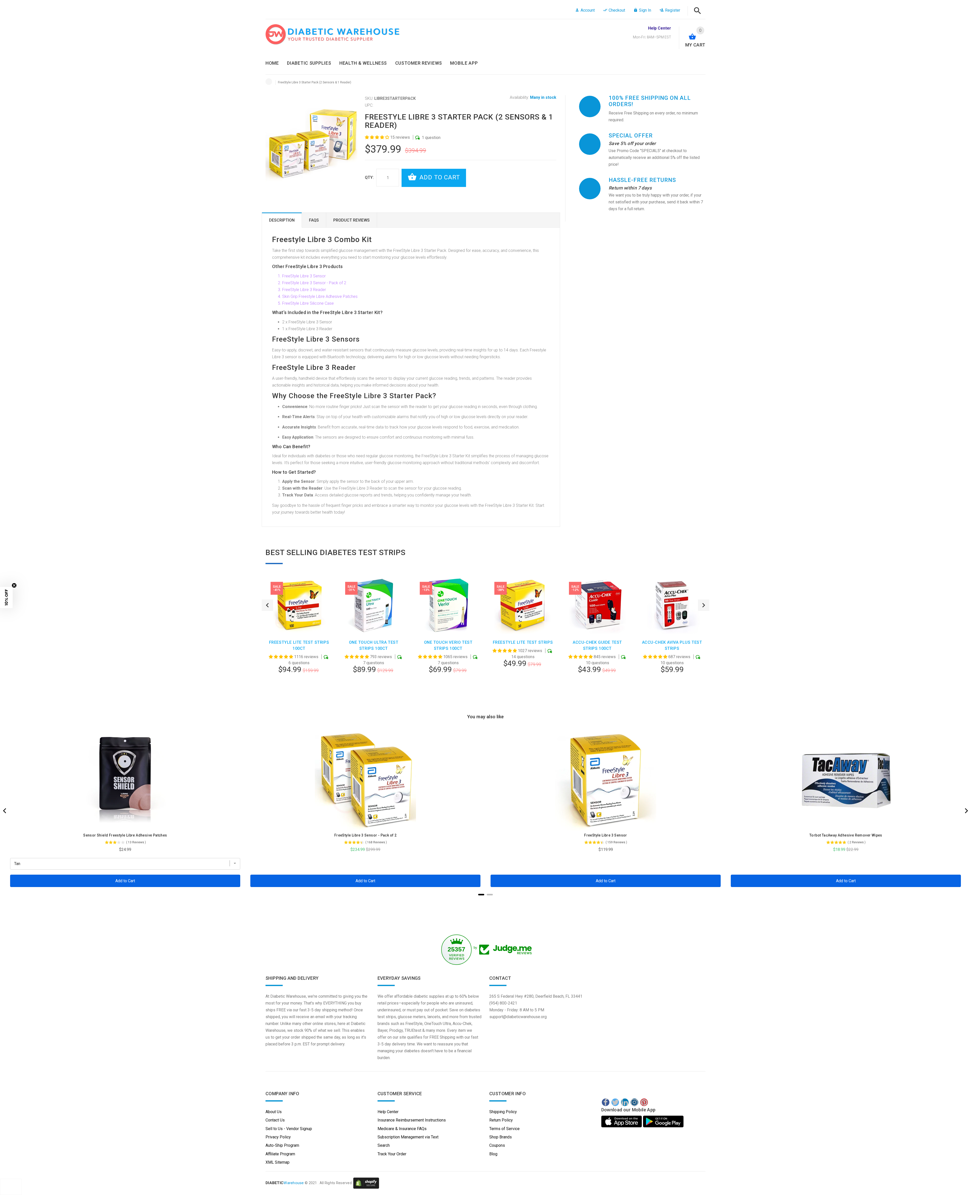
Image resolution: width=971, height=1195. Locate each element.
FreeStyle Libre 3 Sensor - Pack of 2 (314, 282)
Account (588, 10)
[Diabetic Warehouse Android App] (663, 1121)
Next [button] (703, 605)
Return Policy (501, 1120)
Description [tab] (282, 220)
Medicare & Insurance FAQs (402, 1128)
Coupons (497, 1145)
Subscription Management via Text (408, 1137)
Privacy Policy (278, 1137)
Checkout (617, 10)
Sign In (645, 10)
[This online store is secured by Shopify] (366, 1183)
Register (672, 10)
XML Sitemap (278, 1162)
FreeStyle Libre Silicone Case (308, 303)
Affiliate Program (280, 1154)
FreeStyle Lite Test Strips (523, 642)
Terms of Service (504, 1128)
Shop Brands (500, 1137)
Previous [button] (267, 605)
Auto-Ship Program (282, 1145)
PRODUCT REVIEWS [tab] (351, 220)
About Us (274, 1111)
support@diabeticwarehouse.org (518, 1016)
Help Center (388, 1111)
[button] (377, 137)
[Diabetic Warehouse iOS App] (622, 1121)
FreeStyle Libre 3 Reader (304, 289)
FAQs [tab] (314, 220)
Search (384, 1145)
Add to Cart (439, 177)
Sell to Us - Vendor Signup (289, 1128)
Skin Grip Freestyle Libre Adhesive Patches (320, 296)
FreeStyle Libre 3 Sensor (304, 276)
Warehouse (285, 1183)
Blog (493, 1154)
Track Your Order (392, 1154)
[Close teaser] (14, 585)
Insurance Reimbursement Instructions (412, 1120)
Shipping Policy (503, 1111)
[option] (299, 639)
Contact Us (275, 1120)
